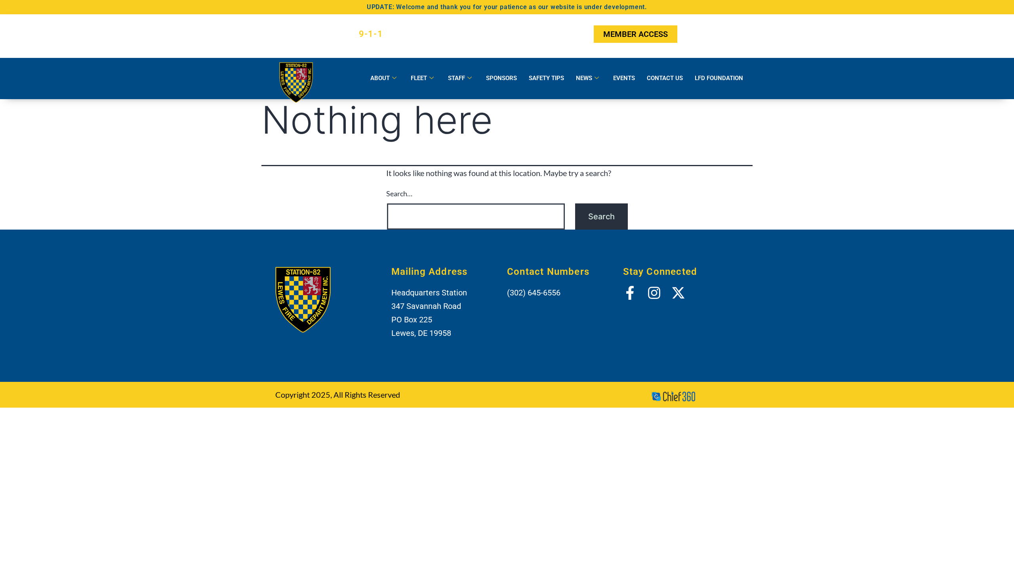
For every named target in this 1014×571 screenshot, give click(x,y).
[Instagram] (712, 34)
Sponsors (501, 78)
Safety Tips (546, 78)
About (380, 78)
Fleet (419, 78)
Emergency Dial (336, 34)
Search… (399, 193)
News (584, 78)
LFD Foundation (719, 78)
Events (624, 78)
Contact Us (665, 78)
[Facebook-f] (692, 34)
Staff (456, 78)
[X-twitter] (731, 34)
